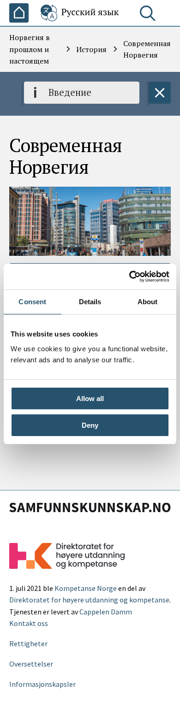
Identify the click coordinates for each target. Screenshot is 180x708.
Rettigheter (28, 643)
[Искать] (149, 15)
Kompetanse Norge (85, 588)
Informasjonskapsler (42, 684)
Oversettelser (31, 663)
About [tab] (148, 302)
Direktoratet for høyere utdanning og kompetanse (89, 599)
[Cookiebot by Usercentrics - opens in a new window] (129, 277)
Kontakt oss (28, 623)
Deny (90, 425)
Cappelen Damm (105, 611)
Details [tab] (90, 302)
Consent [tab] (32, 302)
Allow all (90, 398)
